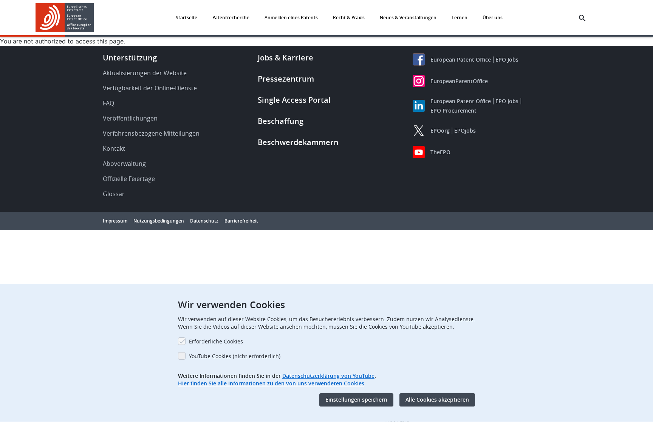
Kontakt (114, 148)
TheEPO (440, 152)
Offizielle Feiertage (129, 179)
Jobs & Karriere (285, 58)
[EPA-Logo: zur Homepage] (65, 17)
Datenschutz (204, 221)
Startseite (186, 17)
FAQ (108, 103)
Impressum (115, 221)
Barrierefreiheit (241, 221)
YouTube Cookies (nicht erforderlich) (234, 356)
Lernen (459, 17)
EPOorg (440, 130)
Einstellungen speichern (356, 399)
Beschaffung (280, 121)
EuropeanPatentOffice (459, 81)
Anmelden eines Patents (291, 17)
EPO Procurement (453, 110)
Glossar (114, 194)
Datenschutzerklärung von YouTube (328, 375)
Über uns (493, 17)
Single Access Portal (294, 100)
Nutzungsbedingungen (158, 221)
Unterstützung (130, 58)
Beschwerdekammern (298, 142)
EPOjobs (465, 130)
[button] (95, 18)
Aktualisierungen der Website (145, 73)
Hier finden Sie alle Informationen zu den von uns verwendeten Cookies (271, 383)
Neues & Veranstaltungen (408, 17)
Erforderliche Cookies (216, 341)
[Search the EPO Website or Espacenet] (582, 18)
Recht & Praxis (349, 17)
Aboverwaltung (124, 163)
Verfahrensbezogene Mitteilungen (151, 133)
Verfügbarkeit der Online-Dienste (150, 88)
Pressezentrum (286, 79)
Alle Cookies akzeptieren (437, 399)
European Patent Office (460, 59)
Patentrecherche (230, 17)
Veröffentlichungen (130, 118)
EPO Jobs (506, 59)
